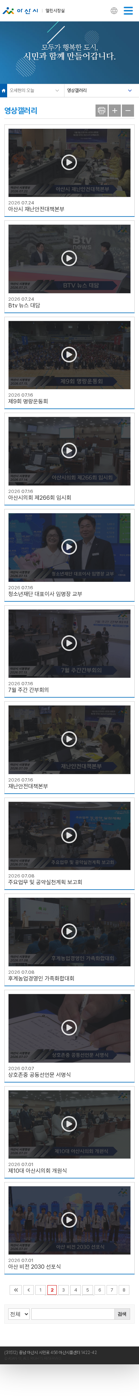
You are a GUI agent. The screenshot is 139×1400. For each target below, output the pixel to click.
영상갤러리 (77, 90)
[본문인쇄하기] (102, 111)
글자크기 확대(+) (115, 111)
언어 (114, 11)
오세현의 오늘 (22, 90)
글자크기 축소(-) (128, 111)
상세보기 (69, 170)
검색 (122, 1314)
